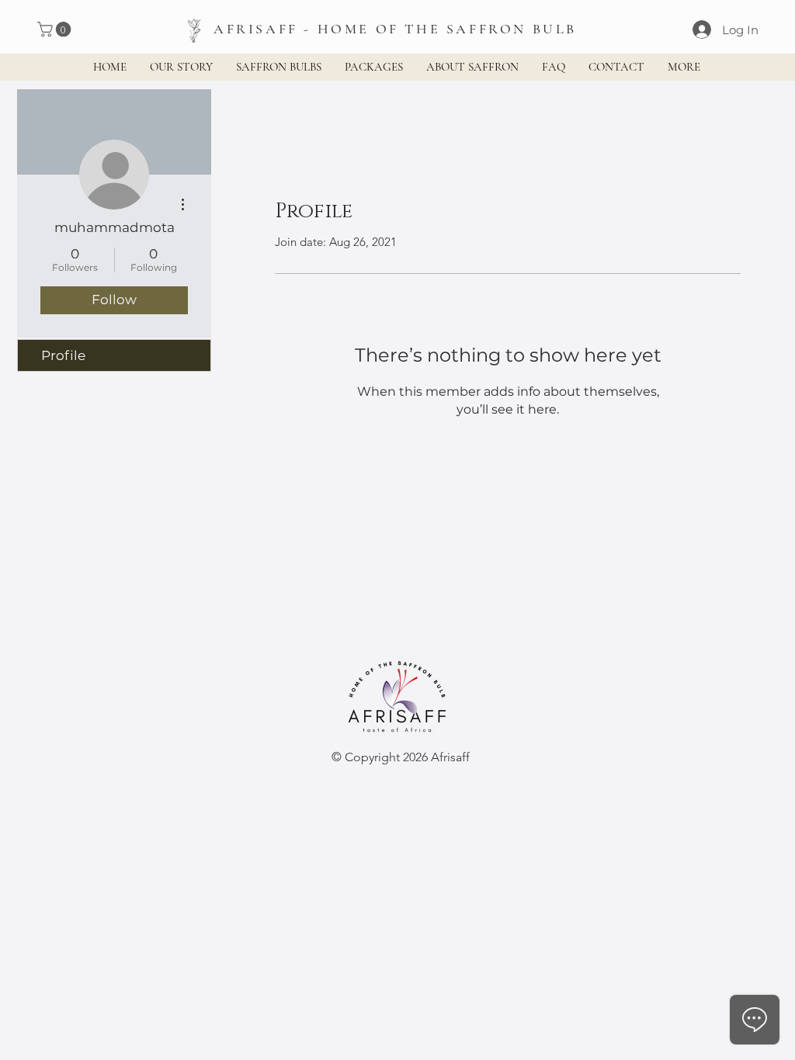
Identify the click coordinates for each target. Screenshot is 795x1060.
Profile (63, 355)
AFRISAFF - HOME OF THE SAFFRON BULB (395, 28)
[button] (56, 29)
